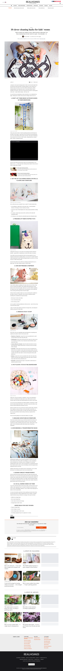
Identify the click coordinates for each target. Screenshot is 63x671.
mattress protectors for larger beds (25, 307)
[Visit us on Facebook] (52, 1)
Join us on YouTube (27, 640)
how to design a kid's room (29, 95)
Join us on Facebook (27, 646)
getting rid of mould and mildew (22, 415)
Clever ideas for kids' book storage (17, 500)
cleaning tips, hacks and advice (23, 94)
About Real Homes (37, 639)
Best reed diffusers (47, 642)
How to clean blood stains (16, 299)
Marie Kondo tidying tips (32, 488)
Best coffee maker (47, 641)
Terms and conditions (24, 659)
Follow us (31, 82)
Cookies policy (37, 659)
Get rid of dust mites (14, 261)
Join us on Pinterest (27, 645)
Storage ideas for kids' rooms (16, 502)
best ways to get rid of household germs (26, 162)
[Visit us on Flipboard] (58, 1)
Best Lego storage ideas (15, 499)
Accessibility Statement (20, 657)
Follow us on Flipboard (28, 648)
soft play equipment (16, 512)
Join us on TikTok (27, 643)
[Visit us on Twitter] (53, 1)
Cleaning (15, 5)
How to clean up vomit (15, 301)
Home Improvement (21, 5)
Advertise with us (37, 637)
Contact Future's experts (30, 657)
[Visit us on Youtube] (56, 1)
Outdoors (41, 5)
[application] (24, 150)
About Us (37, 657)
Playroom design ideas (15, 507)
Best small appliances (47, 646)
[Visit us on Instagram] (57, 1)
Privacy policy (31, 659)
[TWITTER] (12, 539)
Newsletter (36, 82)
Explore (50, 5)
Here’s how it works (42, 38)
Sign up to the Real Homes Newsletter (28, 638)
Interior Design (29, 5)
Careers (41, 659)
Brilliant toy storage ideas (15, 497)
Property (46, 5)
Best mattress (46, 637)
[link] (13, 169)
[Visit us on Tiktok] (60, 1)
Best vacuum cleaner (47, 639)
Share (12, 82)
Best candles (46, 647)
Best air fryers (46, 644)
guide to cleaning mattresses (18, 304)
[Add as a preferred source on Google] (31, 664)
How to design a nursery (15, 509)
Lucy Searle (27, 36)
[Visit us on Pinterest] (54, 1)
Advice (40, 36)
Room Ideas (36, 5)
